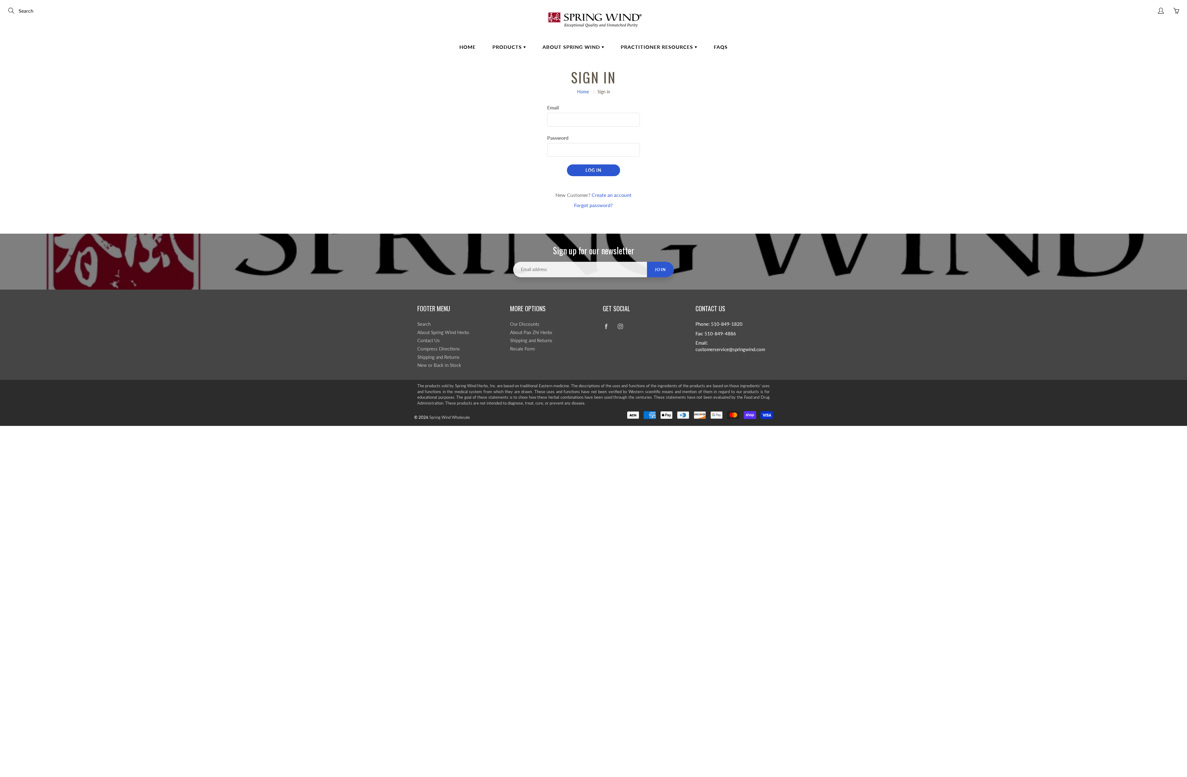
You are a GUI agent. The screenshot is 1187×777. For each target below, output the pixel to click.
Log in (593, 170)
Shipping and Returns (438, 357)
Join (660, 269)
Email (553, 107)
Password (557, 138)
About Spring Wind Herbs (443, 332)
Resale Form (522, 348)
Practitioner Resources (658, 47)
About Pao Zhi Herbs (531, 332)
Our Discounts (524, 324)
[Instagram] (620, 326)
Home (467, 47)
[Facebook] (606, 326)
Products (507, 47)
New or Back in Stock (439, 365)
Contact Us (428, 340)
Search (424, 324)
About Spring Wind (572, 47)
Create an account (612, 195)
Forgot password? (593, 205)
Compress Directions (438, 348)
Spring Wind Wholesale (449, 417)
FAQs (721, 47)
